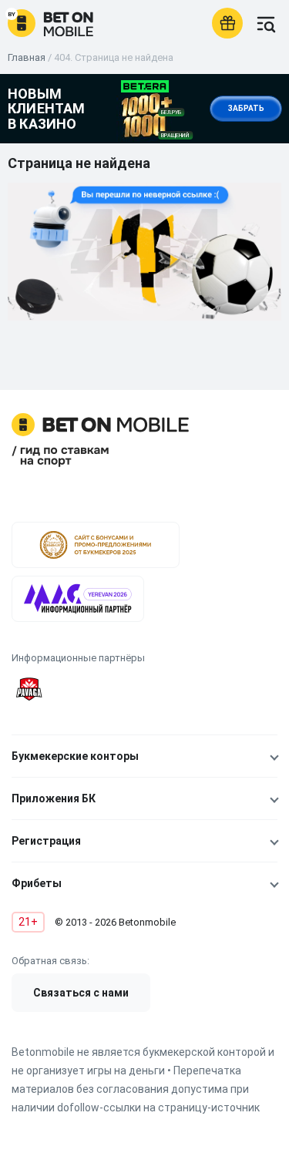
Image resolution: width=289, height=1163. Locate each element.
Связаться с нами (81, 993)
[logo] (50, 23)
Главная (26, 57)
